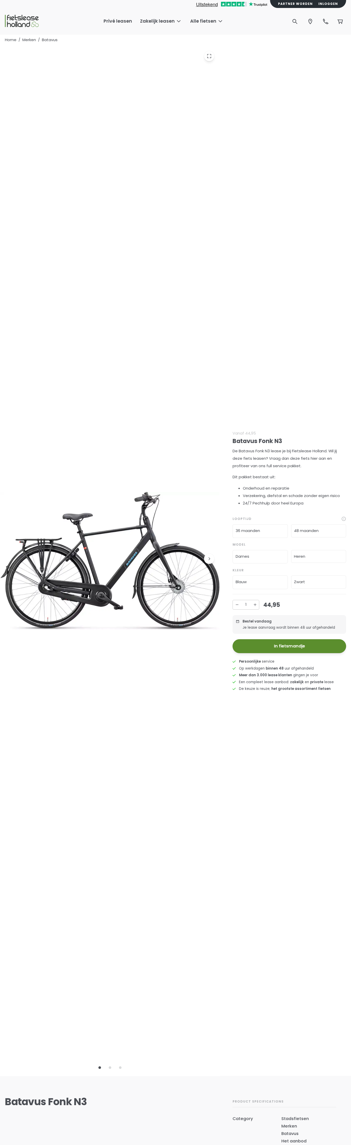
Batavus (50, 39)
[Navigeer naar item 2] (110, 1067)
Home (10, 39)
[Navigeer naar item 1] (100, 1067)
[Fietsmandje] (340, 21)
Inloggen (328, 4)
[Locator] (310, 21)
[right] (209, 559)
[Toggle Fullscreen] (209, 56)
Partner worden (295, 4)
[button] (260, 531)
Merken (29, 39)
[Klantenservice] (325, 21)
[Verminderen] (237, 605)
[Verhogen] (255, 605)
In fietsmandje (289, 646)
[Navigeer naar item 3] (120, 1067)
